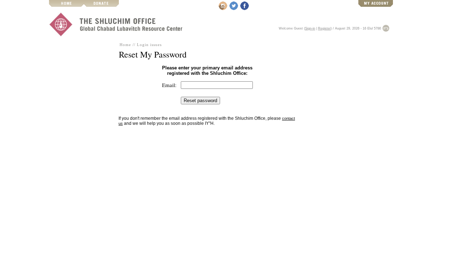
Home (125, 44)
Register (324, 28)
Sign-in (310, 28)
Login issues (149, 44)
